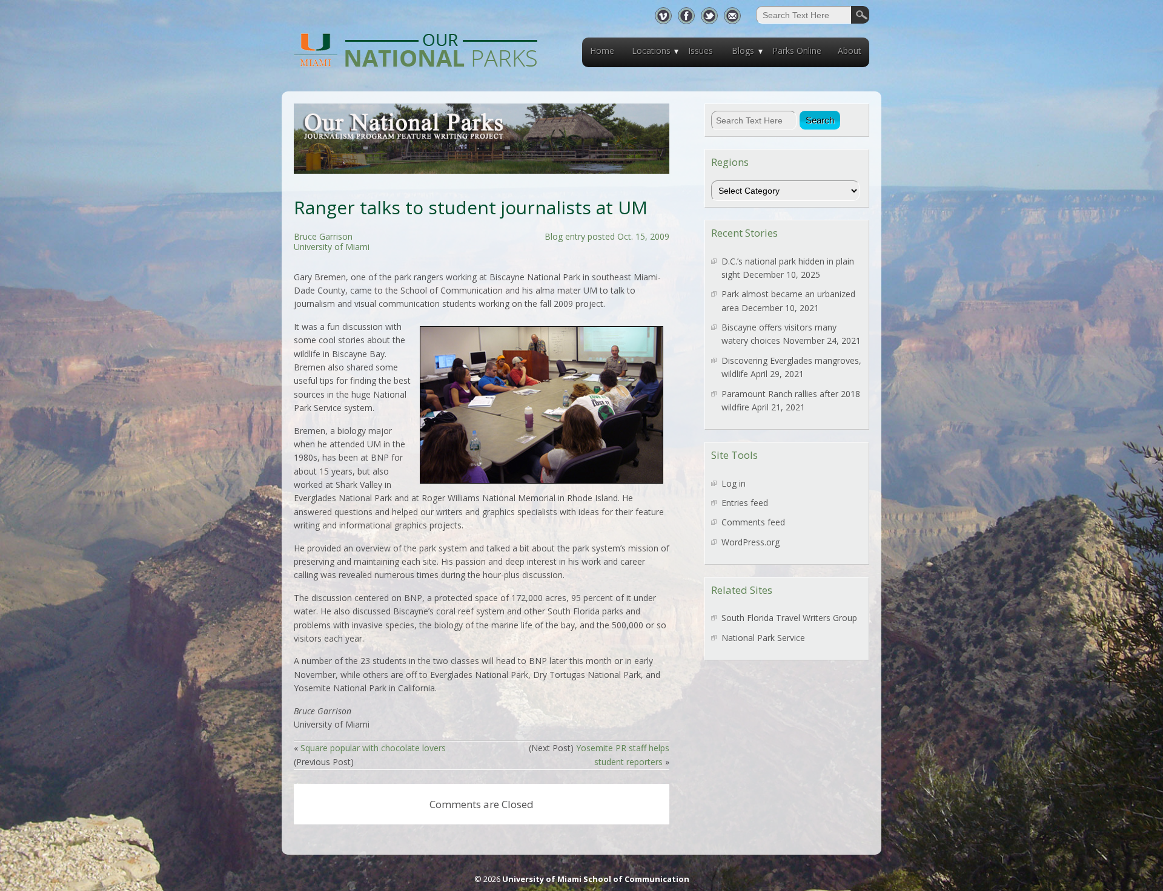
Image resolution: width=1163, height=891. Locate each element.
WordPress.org (750, 542)
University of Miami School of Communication (595, 878)
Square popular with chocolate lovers (373, 748)
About (849, 50)
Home (602, 50)
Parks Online (796, 50)
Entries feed (744, 502)
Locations (651, 50)
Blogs (743, 50)
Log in (733, 483)
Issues (700, 50)
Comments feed (753, 522)
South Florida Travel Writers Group (789, 617)
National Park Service (763, 637)
